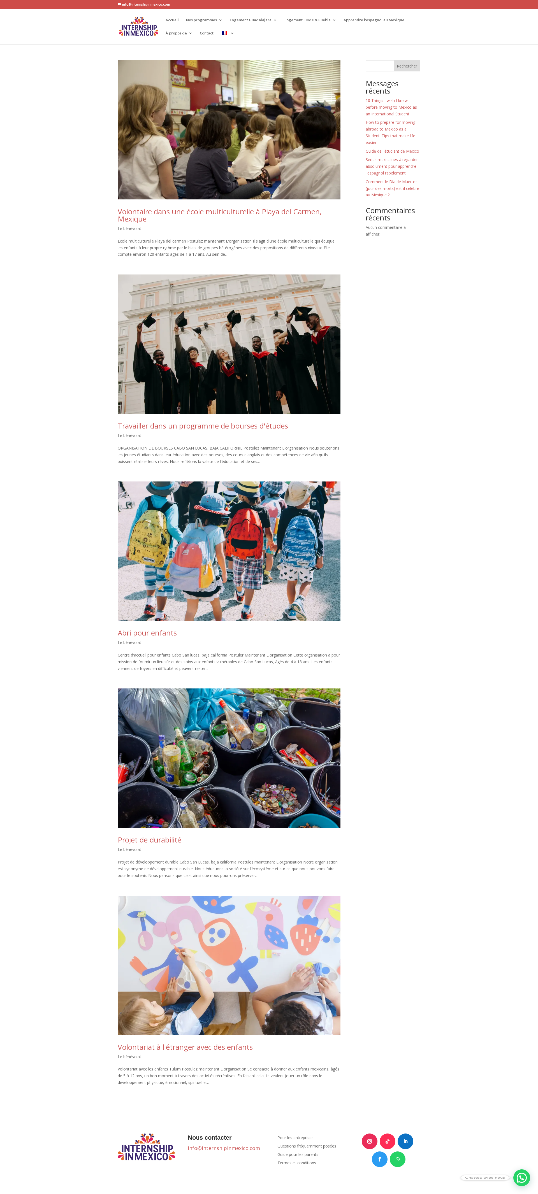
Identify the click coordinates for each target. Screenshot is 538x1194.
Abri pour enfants (147, 633)
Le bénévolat (129, 228)
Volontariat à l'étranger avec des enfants (185, 1047)
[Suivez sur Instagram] (369, 1141)
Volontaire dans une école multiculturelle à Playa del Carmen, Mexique (220, 215)
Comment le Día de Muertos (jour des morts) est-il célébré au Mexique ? (392, 188)
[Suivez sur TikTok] (387, 1141)
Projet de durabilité (149, 840)
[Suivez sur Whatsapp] (397, 1159)
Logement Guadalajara (251, 20)
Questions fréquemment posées (306, 1146)
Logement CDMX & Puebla (307, 20)
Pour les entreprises (295, 1138)
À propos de (176, 33)
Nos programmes (201, 20)
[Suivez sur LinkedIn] (405, 1141)
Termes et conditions (296, 1163)
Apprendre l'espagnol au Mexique (374, 20)
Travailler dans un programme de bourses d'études (203, 426)
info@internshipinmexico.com (224, 1148)
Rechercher (407, 66)
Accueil (172, 20)
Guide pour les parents (297, 1155)
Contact (207, 33)
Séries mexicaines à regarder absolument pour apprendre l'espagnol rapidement (392, 166)
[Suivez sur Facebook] (380, 1159)
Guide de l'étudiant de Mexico (392, 151)
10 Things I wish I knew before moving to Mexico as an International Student (391, 107)
